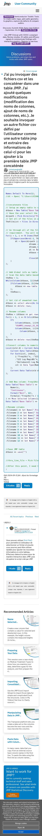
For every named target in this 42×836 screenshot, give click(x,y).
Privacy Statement (30, 806)
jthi (15, 527)
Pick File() (28, 540)
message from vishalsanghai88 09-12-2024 (24, 531)
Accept (21, 832)
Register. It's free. (29, 30)
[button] (2, 74)
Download (8, 17)
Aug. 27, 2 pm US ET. (21, 43)
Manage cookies (21, 823)
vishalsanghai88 (15, 169)
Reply (27, 485)
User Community (25, 3)
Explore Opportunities (12, 795)
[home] (6, 4)
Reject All (21, 827)
